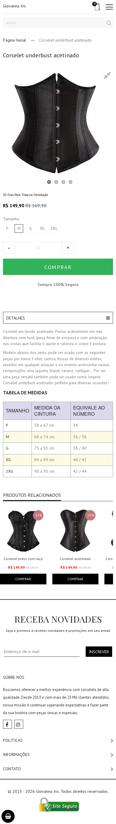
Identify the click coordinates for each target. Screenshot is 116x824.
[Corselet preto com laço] (23, 530)
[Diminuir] (9, 248)
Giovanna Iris (14, 6)
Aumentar (68, 248)
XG (42, 228)
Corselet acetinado (75, 559)
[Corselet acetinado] (75, 530)
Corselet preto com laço (23, 559)
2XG (53, 228)
